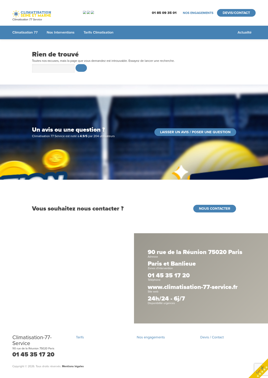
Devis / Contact (212, 337)
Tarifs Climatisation (98, 32)
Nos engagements (198, 13)
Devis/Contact (236, 13)
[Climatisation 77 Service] (42, 13)
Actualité (245, 32)
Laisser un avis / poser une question (195, 132)
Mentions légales (73, 366)
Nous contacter (214, 208)
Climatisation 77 (25, 32)
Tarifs (80, 337)
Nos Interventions (61, 32)
